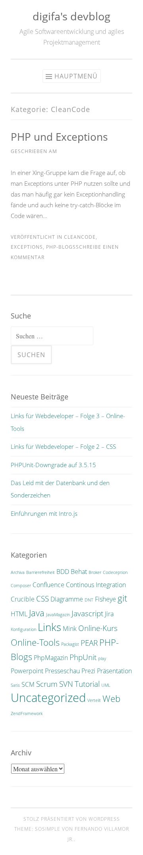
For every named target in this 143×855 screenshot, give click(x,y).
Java (36, 613)
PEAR (89, 642)
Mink (70, 628)
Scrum (47, 683)
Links (49, 627)
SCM (28, 684)
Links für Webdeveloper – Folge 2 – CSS (63, 446)
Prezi (88, 670)
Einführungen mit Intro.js (44, 513)
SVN (66, 683)
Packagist (70, 644)
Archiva (18, 572)
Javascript (87, 613)
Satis (15, 685)
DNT (89, 600)
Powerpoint (27, 670)
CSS (42, 598)
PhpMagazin (51, 657)
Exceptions (27, 247)
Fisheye (105, 599)
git (122, 598)
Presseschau (62, 670)
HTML (19, 613)
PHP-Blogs (61, 247)
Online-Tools (35, 642)
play (102, 658)
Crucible (23, 599)
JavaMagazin (58, 614)
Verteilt (94, 700)
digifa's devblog (71, 16)
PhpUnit (83, 657)
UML (105, 685)
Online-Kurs (98, 628)
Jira (109, 613)
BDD (62, 571)
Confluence (48, 584)
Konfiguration (23, 629)
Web (111, 698)
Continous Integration (96, 584)
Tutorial (87, 683)
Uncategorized (48, 698)
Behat (79, 571)
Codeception (115, 572)
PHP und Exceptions (59, 137)
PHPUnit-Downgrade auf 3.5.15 (53, 465)
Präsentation (114, 670)
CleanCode (80, 237)
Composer (21, 585)
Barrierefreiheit (40, 572)
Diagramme (66, 599)
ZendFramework (27, 713)
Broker (95, 572)
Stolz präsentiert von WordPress (71, 819)
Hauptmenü (76, 76)
